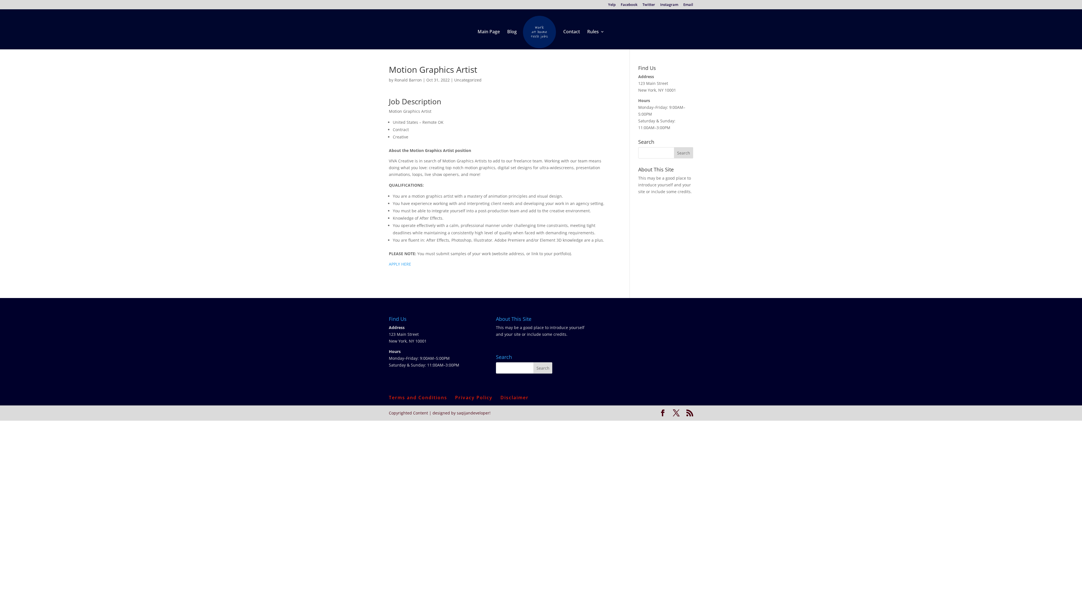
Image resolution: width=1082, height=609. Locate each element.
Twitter (648, 5)
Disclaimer (514, 397)
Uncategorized (468, 80)
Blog (512, 32)
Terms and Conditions (418, 397)
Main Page (489, 32)
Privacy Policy (474, 397)
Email (688, 5)
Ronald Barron (408, 80)
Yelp (612, 5)
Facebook (629, 5)
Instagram (669, 5)
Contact (571, 32)
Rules (593, 32)
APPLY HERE (400, 264)
